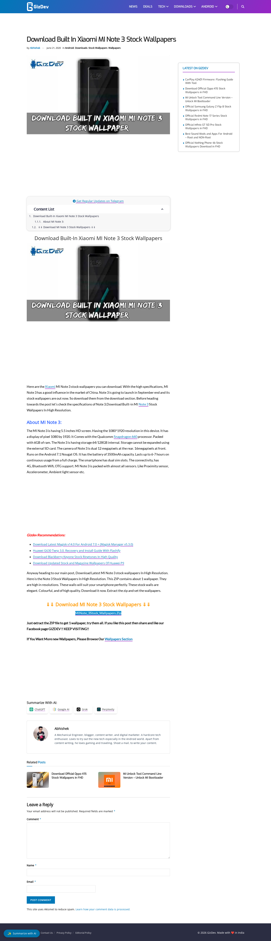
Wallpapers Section (119, 639)
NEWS (133, 6)
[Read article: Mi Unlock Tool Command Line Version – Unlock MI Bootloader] (109, 780)
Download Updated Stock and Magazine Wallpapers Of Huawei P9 (78, 563)
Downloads (81, 47)
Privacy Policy (64, 932)
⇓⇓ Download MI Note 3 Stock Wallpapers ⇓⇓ (66, 227)
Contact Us (47, 932)
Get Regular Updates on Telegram (100, 201)
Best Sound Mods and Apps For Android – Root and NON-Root (208, 135)
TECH (161, 6)
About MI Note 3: (53, 221)
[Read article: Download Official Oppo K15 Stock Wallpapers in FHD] (38, 780)
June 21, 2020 (54, 47)
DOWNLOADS (183, 6)
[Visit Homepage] (38, 6)
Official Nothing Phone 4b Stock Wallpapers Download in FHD (204, 144)
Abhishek (35, 47)
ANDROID (207, 6)
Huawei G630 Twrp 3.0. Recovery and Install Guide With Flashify (76, 551)
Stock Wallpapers (97, 47)
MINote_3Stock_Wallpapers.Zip (98, 613)
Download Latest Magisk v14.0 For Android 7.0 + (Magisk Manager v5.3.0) (83, 544)
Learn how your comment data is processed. (103, 909)
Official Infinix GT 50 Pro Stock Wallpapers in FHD (203, 126)
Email (31, 881)
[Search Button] (242, 6)
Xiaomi (50, 386)
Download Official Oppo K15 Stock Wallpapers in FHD (69, 775)
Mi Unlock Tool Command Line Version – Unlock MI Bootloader (143, 775)
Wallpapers (114, 47)
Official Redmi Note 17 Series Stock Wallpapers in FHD (206, 117)
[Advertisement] (135, 25)
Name (32, 865)
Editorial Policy (83, 932)
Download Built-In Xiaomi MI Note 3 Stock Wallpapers (66, 216)
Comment (34, 819)
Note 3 (143, 404)
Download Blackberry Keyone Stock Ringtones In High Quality (75, 557)
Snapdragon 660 (125, 437)
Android (69, 47)
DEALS (147, 6)
